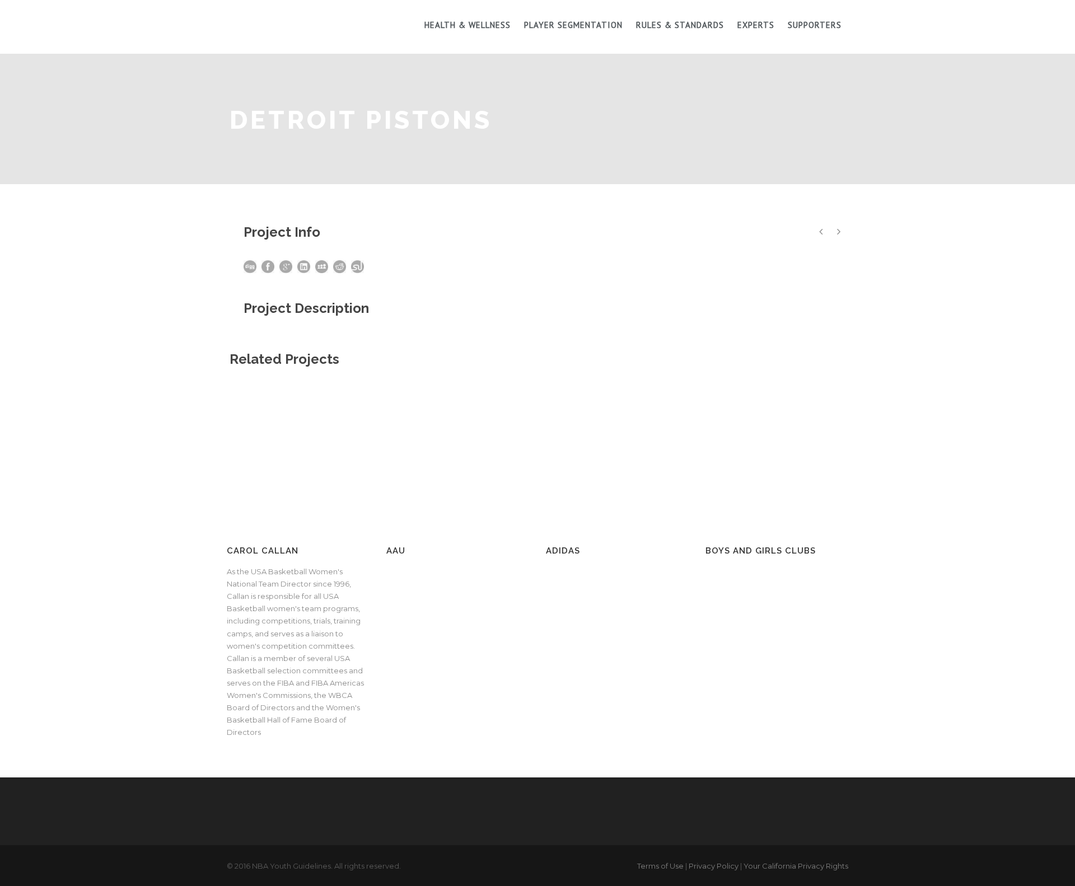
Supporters (815, 25)
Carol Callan (262, 551)
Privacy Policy (714, 865)
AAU (395, 551)
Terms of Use (660, 865)
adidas (563, 551)
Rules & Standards (680, 25)
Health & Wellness (467, 25)
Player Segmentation (573, 25)
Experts (755, 25)
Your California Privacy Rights (796, 865)
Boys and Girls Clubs (760, 551)
